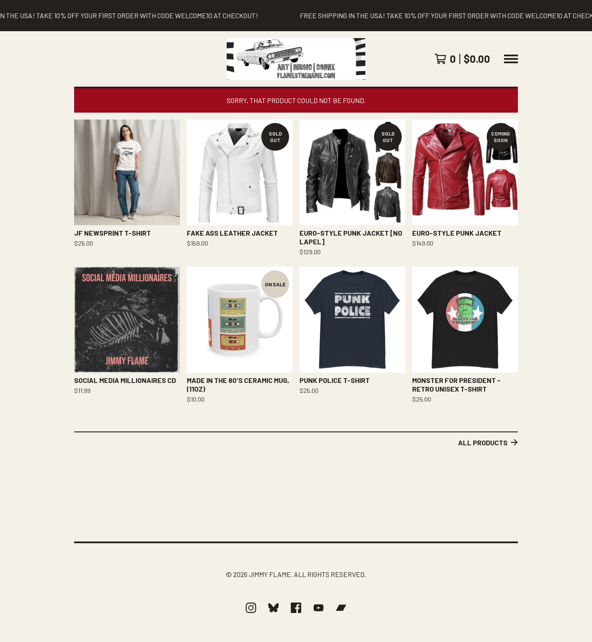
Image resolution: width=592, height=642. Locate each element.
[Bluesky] (273, 608)
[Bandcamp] (341, 608)
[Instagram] (251, 608)
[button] (296, 15)
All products (482, 442)
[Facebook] (296, 608)
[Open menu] (511, 59)
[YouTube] (318, 608)
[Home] (296, 59)
